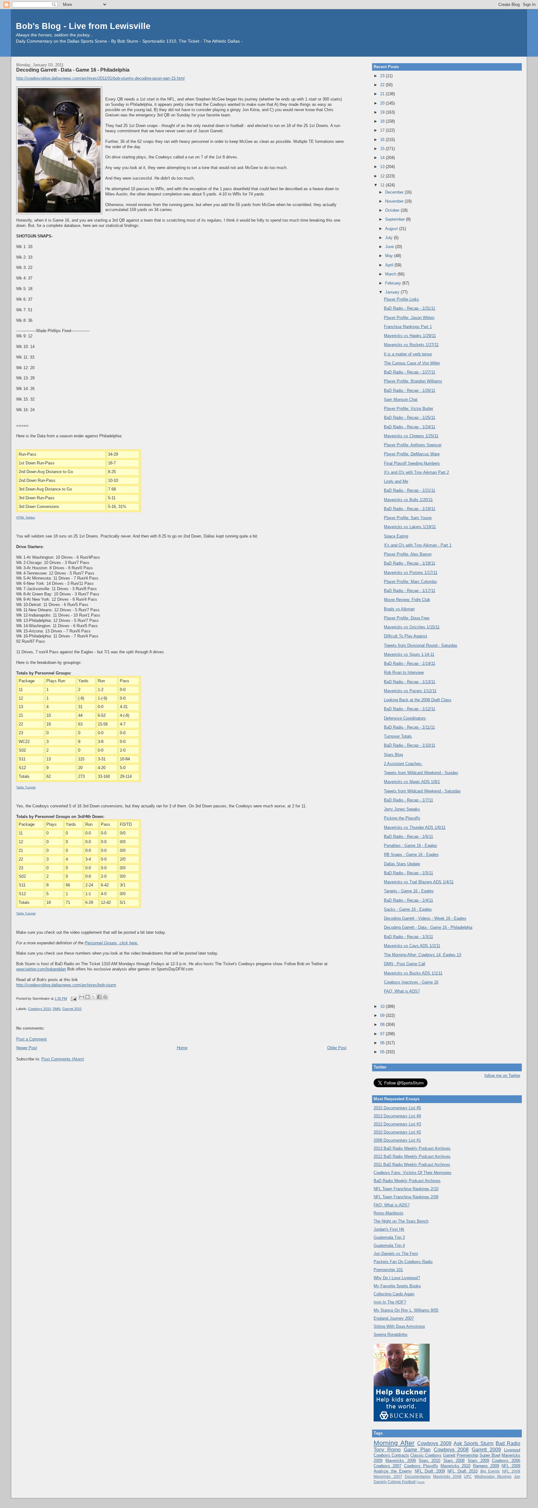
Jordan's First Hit (389, 1229)
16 (383, 139)
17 (383, 130)
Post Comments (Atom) (62, 1059)
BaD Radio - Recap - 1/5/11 (408, 873)
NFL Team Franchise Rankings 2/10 (406, 1188)
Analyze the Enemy (393, 1471)
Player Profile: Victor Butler (408, 408)
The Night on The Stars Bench (401, 1221)
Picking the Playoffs (402, 818)
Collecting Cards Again (394, 1294)
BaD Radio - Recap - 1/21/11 (409, 490)
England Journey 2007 (394, 1318)
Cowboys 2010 (39, 1009)
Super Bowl (489, 1455)
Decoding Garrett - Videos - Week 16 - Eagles (425, 918)
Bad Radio (508, 1443)
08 (383, 1024)
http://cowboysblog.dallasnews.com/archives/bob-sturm (66, 985)
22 (383, 84)
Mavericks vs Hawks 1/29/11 (410, 335)
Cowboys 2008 (451, 1449)
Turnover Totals (398, 736)
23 (383, 75)
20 (383, 103)
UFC (468, 1476)
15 (383, 148)
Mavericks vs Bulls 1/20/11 (408, 499)
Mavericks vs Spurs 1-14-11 (409, 654)
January (393, 292)
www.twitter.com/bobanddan (41, 969)
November (395, 201)
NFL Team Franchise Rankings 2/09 (406, 1197)
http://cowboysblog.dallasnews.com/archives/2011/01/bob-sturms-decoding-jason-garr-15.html (100, 78)
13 (383, 166)
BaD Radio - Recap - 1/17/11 (409, 590)
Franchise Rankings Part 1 (408, 326)
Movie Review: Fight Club (407, 599)
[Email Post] (73, 998)
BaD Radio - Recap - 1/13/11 (409, 681)
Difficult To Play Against (405, 636)
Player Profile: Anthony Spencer (412, 445)
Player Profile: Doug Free (406, 618)
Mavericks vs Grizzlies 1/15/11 (412, 627)
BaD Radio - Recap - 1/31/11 (409, 308)
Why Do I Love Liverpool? (397, 1277)
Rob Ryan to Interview (404, 672)
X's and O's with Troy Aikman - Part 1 (417, 545)
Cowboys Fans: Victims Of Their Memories (412, 1172)
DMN (56, 1009)
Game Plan (417, 1449)
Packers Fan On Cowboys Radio (403, 1261)
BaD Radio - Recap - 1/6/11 (408, 836)
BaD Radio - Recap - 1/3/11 (408, 936)
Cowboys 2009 (434, 1443)
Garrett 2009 (486, 1449)
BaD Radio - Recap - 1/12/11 (409, 709)
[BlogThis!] (87, 997)
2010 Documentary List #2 (397, 1132)
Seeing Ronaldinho (390, 1334)
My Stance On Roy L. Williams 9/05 (406, 1310)
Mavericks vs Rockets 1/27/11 (411, 344)
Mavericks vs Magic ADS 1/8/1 (412, 781)
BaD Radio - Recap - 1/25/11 (409, 417)
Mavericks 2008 (447, 1476)
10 (383, 1006)
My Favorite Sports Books (397, 1286)
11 (383, 185)
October (393, 210)
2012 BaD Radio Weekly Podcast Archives (412, 1156)
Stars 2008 (454, 1460)
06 (383, 1043)
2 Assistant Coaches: (403, 763)
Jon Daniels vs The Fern (396, 1253)
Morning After (394, 1442)
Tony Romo (387, 1449)
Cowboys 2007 (387, 1465)
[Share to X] (93, 997)
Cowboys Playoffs (421, 1465)
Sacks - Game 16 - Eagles (408, 909)
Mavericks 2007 (388, 1476)
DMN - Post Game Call (404, 963)
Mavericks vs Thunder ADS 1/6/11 (415, 827)
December (395, 192)
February (393, 283)
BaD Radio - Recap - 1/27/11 (409, 372)
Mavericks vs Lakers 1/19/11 (410, 526)
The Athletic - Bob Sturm (268, 41)
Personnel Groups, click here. (111, 943)
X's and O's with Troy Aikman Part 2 (416, 472)
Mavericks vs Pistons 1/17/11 (410, 572)
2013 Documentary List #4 (397, 1116)
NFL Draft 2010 (462, 1471)
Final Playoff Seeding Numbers (412, 463)
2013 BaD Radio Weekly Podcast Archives (412, 1148)
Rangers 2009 (486, 1465)
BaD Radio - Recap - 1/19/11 (409, 508)
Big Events (490, 1471)
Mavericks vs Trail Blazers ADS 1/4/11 (419, 882)
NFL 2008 (511, 1471)
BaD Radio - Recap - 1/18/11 (409, 563)
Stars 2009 (478, 1460)
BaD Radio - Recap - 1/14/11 (409, 663)
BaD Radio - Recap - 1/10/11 (409, 745)
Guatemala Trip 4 (389, 1245)
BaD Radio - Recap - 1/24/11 (409, 427)
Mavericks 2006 (400, 1460)
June (390, 246)
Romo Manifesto (388, 1213)
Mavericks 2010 (455, 1465)
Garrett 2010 (72, 1009)
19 (383, 112)
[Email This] (81, 997)
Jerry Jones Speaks (402, 809)
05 (383, 1052)
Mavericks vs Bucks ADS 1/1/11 (413, 973)
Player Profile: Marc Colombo (410, 581)
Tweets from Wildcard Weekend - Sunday (421, 772)
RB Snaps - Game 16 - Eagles (411, 854)
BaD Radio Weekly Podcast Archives (407, 1180)
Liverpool (512, 1450)
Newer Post (26, 1047)
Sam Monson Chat (401, 399)
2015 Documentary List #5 (397, 1108)
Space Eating (396, 536)
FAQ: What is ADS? (402, 991)
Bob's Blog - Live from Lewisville (83, 26)
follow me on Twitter (502, 1075)
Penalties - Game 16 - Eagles (410, 845)
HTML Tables (25, 517)
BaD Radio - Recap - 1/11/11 (409, 727)
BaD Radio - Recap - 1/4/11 (408, 900)
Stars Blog (393, 754)
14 (383, 157)
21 (383, 94)
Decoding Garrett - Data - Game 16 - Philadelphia (73, 70)
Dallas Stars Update (402, 864)
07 (383, 1033)
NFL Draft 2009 (430, 1471)
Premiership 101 (388, 1269)
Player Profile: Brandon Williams (413, 381)
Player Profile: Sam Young (408, 517)
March (391, 274)
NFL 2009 (511, 1465)
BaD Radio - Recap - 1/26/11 (409, 390)
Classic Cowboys (425, 1455)
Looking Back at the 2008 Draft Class (417, 700)
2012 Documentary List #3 (397, 1124)
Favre (421, 1482)
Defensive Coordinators (405, 718)
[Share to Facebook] (99, 997)
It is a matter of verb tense (408, 354)
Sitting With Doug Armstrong (399, 1326)
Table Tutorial (25, 787)
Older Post (337, 1047)
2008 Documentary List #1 (397, 1140)
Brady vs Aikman (399, 609)
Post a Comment (31, 1039)
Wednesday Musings (493, 1476)
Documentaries (418, 1476)
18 (383, 121)
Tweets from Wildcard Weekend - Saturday (422, 791)
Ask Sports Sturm (474, 1443)
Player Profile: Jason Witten (409, 317)
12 (383, 176)
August (392, 228)
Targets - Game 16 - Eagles (409, 891)
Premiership (467, 1455)
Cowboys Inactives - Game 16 (411, 982)
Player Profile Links (401, 299)
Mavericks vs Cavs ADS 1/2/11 (412, 945)
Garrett (449, 1455)
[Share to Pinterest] (105, 997)
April (389, 265)
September (395, 219)
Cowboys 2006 (506, 1460)
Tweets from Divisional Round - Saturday (420, 645)
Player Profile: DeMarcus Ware (412, 454)
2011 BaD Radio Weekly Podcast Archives (412, 1164)
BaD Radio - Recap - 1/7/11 (408, 800)
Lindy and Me (396, 481)
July (389, 237)
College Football (402, 1482)
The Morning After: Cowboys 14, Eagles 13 (422, 954)
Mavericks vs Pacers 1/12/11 (410, 690)
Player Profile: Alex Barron (408, 554)
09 (383, 1015)
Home (182, 1047)
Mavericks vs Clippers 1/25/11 (411, 436)
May (389, 255)
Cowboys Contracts (391, 1455)
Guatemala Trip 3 (389, 1237)
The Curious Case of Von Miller (412, 363)
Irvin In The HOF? (390, 1302)
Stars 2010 (429, 1460)
